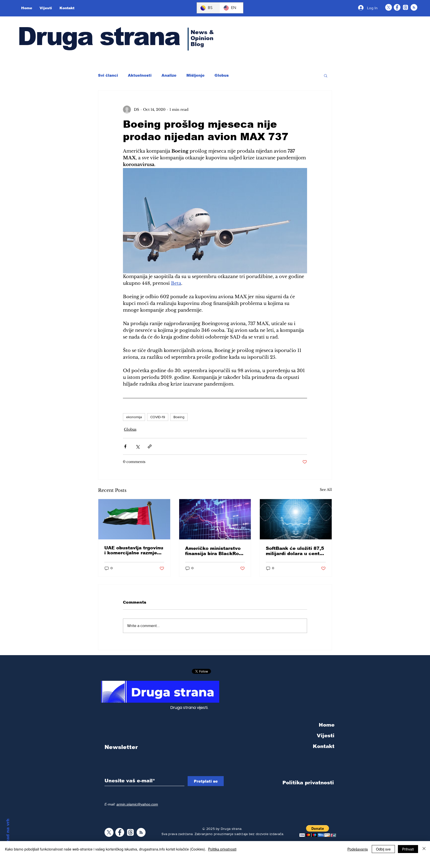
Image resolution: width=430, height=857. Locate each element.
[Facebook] (397, 7)
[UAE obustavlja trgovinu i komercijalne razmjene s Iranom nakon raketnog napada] (134, 519)
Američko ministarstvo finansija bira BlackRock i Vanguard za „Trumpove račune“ (215, 551)
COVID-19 (157, 417)
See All (326, 489)
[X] (388, 7)
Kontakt (323, 746)
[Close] (424, 849)
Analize (168, 75)
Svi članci (108, 75)
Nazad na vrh (7, 833)
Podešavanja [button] (357, 849)
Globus (222, 75)
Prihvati (408, 849)
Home (326, 725)
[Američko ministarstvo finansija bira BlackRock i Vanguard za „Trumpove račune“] (215, 519)
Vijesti (325, 735)
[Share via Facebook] (125, 446)
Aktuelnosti (140, 75)
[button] (325, 75)
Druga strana (98, 36)
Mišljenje (195, 75)
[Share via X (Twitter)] (137, 446)
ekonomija (134, 417)
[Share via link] (149, 446)
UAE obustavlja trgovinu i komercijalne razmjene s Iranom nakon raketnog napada (133, 550)
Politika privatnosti (222, 849)
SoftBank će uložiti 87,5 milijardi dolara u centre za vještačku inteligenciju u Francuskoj (295, 551)
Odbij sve (383, 849)
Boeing (178, 417)
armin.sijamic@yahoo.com (137, 804)
